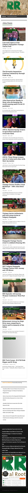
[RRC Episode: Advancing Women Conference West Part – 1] (14, 285)
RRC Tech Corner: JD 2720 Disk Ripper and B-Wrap (13, 361)
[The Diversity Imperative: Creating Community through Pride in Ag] (14, 63)
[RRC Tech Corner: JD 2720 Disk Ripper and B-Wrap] (14, 347)
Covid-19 (6, 87)
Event (6, 253)
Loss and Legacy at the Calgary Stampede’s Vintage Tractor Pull (13, 44)
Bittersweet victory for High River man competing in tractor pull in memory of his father (13, 324)
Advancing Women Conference (11, 144)
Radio (10, 58)
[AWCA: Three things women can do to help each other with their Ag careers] (14, 148)
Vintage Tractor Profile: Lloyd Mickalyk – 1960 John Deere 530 (13, 186)
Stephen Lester (8, 338)
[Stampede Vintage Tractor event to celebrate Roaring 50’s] (14, 232)
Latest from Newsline (7, 382)
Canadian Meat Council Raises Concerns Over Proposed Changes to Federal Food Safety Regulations (14, 390)
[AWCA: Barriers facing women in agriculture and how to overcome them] (14, 121)
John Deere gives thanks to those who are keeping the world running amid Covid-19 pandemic (13, 103)
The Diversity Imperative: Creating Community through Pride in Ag (13, 73)
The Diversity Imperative (18, 58)
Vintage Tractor (8, 31)
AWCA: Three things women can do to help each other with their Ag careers (13, 159)
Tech (15, 87)
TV (18, 87)
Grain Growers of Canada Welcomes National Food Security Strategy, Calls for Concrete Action (14, 417)
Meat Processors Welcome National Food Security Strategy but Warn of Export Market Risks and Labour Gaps (14, 410)
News (15, 30)
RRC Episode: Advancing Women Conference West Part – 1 (13, 296)
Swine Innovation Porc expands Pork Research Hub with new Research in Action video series (14, 398)
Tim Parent (4, 48)
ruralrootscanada (5, 364)
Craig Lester (5, 77)
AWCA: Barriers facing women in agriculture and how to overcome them (13, 131)
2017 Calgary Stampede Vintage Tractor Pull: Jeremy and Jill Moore (13, 268)
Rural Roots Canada (22, 490)
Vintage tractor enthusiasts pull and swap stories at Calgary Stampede (12, 215)
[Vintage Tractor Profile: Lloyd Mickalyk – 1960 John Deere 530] (14, 176)
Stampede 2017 (16, 253)
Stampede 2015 (16, 308)
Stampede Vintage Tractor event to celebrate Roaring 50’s (13, 242)
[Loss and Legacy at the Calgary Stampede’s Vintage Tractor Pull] (14, 34)
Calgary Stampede (8, 30)
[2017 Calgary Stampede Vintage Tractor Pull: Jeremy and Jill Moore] (14, 258)
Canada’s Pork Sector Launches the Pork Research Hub (12, 404)
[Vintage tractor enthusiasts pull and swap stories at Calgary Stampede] (14, 205)
